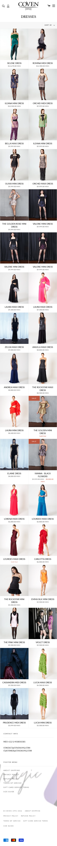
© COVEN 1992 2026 (12, 811)
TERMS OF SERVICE (12, 783)
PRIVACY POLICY (11, 774)
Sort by (49, 25)
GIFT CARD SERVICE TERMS (16, 787)
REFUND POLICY (11, 779)
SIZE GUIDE (8, 791)
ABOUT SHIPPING (11, 770)
